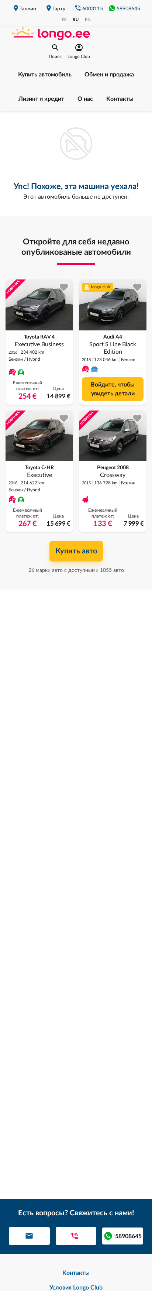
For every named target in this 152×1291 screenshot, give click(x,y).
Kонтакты (120, 99)
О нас (85, 99)
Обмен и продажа (109, 75)
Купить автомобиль (45, 75)
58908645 (128, 8)
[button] (55, 51)
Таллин (28, 8)
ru (76, 20)
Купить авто (76, 551)
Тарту (58, 8)
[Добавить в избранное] (64, 287)
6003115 (92, 8)
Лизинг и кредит (41, 99)
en (88, 20)
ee (64, 20)
